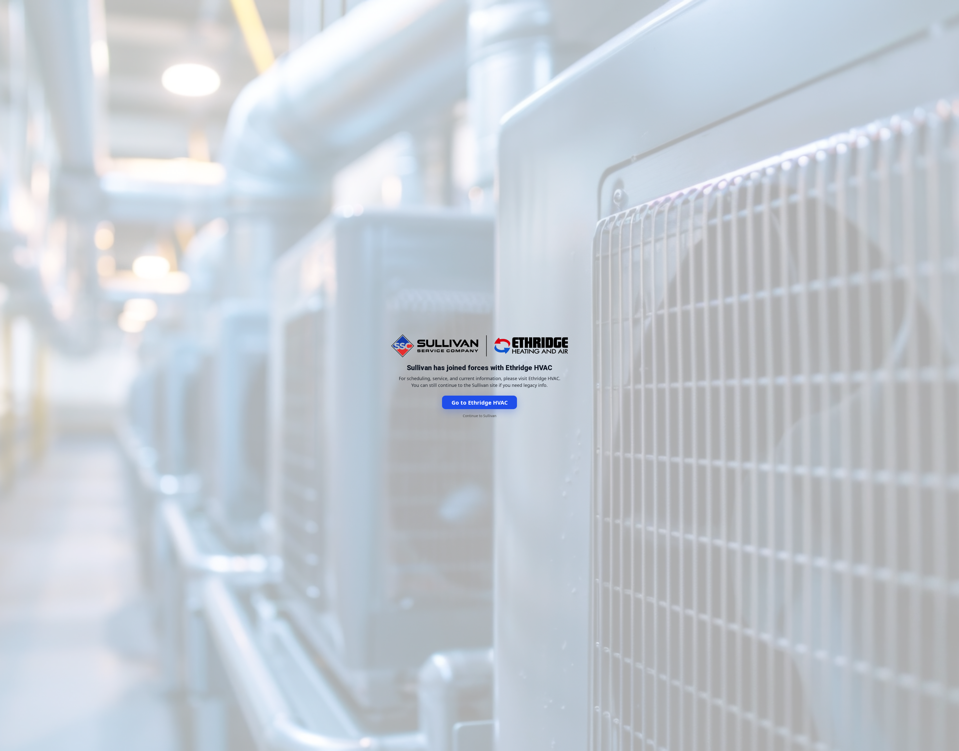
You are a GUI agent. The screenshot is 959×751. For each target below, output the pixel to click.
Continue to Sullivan (479, 416)
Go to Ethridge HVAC (480, 402)
